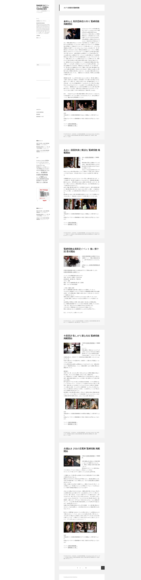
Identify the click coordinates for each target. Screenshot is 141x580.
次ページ (103, 568)
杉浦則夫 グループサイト (41, 20)
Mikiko (47, 160)
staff (74, 321)
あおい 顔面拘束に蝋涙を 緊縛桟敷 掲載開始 (82, 151)
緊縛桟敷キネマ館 (39, 116)
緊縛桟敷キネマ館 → (73, 125)
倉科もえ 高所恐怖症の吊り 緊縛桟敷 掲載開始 (81, 22)
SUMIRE (43, 162)
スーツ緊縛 (66, 234)
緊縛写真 (45, 177)
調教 (44, 182)
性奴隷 (37, 170)
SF (39, 162)
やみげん (47, 162)
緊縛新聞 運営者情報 (43, 28)
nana (38, 162)
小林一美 (48, 167)
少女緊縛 (67, 557)
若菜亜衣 (40, 182)
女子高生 (45, 167)
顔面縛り (93, 135)
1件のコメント (86, 322)
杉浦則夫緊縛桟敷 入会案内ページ (72, 272)
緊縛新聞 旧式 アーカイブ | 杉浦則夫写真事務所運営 (42, 7)
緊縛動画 (38, 179)
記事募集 (38, 35)
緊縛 (42, 177)
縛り (46, 180)
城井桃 (44, 165)
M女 (37, 162)
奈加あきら (39, 167)
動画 (39, 165)
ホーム (37, 18)
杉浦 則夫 (74, 134)
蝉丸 (42, 182)
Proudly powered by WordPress (70, 577)
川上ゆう (47, 168)
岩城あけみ (42, 168)
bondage (38, 160)
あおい (98, 232)
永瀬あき (82, 557)
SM (41, 162)
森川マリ (37, 177)
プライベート (44, 163)
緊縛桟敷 (47, 179)
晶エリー (39, 172)
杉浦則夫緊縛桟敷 (39, 112)
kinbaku (43, 160)
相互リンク (38, 37)
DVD (40, 160)
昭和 (37, 172)
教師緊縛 (69, 433)
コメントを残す (68, 136)
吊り (41, 165)
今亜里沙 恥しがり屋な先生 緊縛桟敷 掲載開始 (81, 337)
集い (80, 322)
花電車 (98, 557)
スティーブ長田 (38, 163)
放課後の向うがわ (45, 170)
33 (86, 568)
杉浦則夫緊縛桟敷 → (73, 124)
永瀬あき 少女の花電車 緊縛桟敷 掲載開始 (82, 450)
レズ (49, 163)
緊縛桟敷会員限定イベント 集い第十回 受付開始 (81, 250)
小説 (37, 168)
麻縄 (47, 182)
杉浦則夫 (44, 172)
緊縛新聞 (38, 114)
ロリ (98, 556)
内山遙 (37, 165)
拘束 (39, 170)
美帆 (37, 182)
